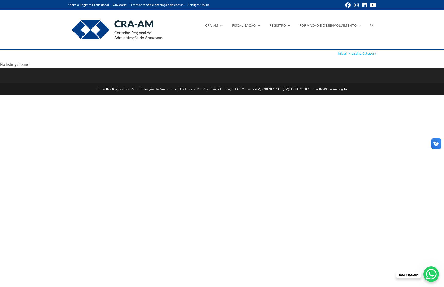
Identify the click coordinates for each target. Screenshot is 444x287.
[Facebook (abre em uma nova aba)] (348, 5)
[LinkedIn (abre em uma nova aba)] (364, 5)
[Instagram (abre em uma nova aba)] (356, 5)
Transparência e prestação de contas (157, 5)
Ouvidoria (120, 5)
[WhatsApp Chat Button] (431, 274)
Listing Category (363, 53)
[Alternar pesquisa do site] (371, 25)
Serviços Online (199, 5)
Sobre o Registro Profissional (88, 5)
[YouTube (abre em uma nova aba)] (372, 5)
